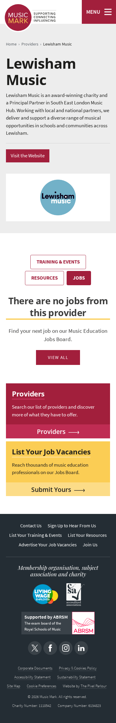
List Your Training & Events (35, 535)
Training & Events (58, 261)
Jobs (79, 278)
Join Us (90, 545)
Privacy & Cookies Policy (78, 668)
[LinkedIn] (81, 648)
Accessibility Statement (32, 677)
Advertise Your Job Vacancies (48, 545)
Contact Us (31, 526)
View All (58, 357)
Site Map (13, 686)
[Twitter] (35, 648)
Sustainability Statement (76, 677)
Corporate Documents (35, 668)
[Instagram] (66, 648)
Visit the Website (28, 155)
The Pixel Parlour (93, 686)
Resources (44, 278)
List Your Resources (87, 535)
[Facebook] (50, 648)
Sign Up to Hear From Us (72, 526)
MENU (93, 11)
